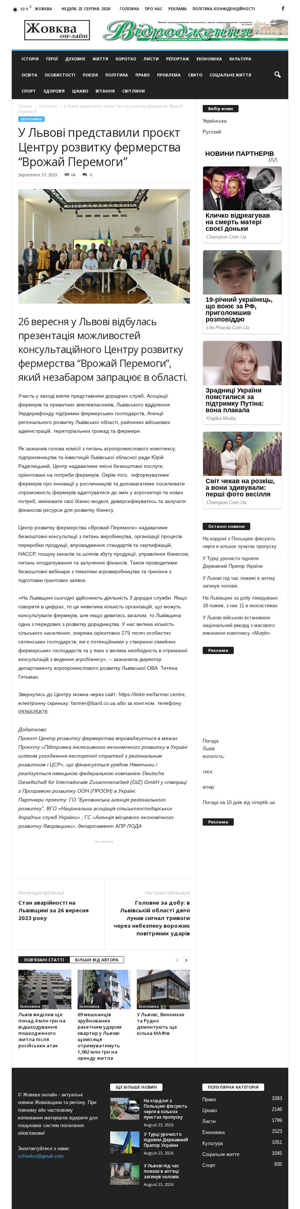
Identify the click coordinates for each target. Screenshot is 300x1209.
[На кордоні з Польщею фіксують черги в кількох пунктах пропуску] (124, 1109)
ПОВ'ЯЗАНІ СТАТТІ (44, 959)
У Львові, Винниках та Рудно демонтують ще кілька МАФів (160, 1023)
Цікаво (80, 91)
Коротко (126, 58)
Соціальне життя (230, 75)
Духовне (75, 58)
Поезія (90, 75)
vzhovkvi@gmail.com (41, 1156)
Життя (100, 58)
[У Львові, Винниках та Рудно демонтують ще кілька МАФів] (163, 989)
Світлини (133, 91)
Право (142, 75)
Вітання (105, 91)
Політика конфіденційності (223, 8)
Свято (195, 75)
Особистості (60, 75)
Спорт (29, 91)
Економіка (209, 58)
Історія (30, 58)
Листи (151, 58)
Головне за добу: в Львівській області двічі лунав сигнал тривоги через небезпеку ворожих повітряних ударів (151, 918)
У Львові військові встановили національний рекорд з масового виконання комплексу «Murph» (239, 625)
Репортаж (177, 58)
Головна (129, 8)
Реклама (177, 8)
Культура (240, 58)
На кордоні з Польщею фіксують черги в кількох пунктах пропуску (240, 542)
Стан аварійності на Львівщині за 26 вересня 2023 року (53, 910)
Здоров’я (54, 91)
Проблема (169, 75)
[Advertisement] (104, 859)
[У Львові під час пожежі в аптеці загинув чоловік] (124, 1174)
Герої (52, 58)
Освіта (29, 75)
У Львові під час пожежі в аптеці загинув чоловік (239, 582)
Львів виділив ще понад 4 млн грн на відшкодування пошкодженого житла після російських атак (41, 1030)
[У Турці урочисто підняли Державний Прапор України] (124, 1142)
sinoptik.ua (263, 802)
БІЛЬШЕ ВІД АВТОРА (97, 959)
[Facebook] (282, 9)
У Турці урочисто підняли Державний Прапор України (233, 562)
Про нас (153, 8)
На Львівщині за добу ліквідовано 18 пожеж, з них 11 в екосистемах (240, 601)
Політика (116, 75)
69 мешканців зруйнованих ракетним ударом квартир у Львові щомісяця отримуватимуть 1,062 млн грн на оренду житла (99, 1036)
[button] (277, 75)
